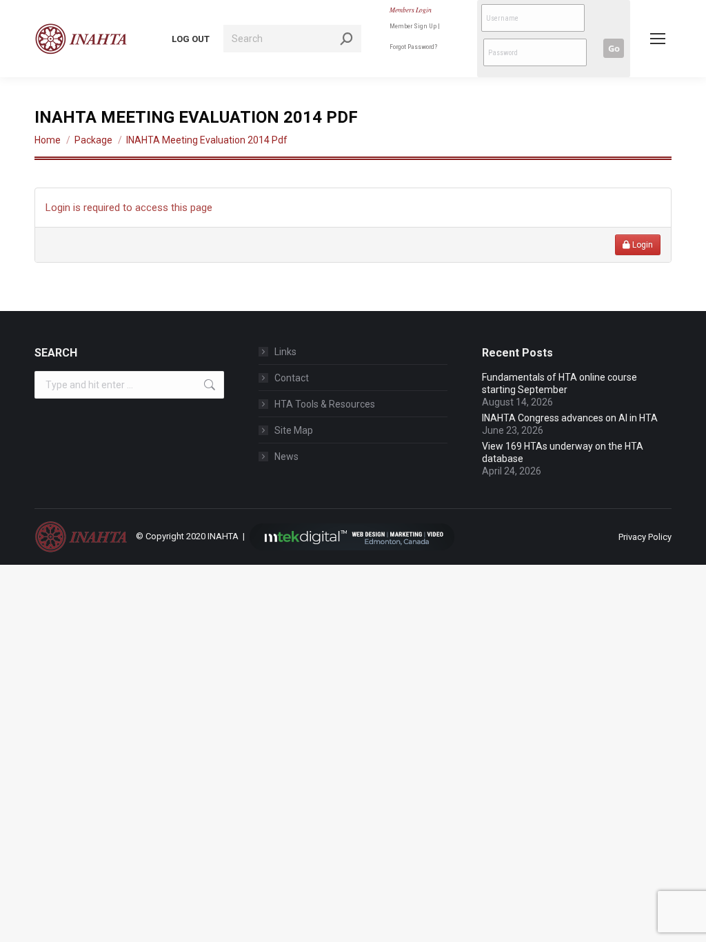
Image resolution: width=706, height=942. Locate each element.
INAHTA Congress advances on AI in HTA (570, 417)
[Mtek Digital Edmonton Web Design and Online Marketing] (352, 536)
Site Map (293, 430)
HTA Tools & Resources (324, 404)
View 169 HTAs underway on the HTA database (562, 452)
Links (285, 351)
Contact (291, 377)
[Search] (347, 38)
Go (614, 48)
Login (641, 245)
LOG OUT (191, 39)
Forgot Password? (413, 46)
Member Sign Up (413, 26)
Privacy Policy (645, 537)
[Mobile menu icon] (658, 38)
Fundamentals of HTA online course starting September (559, 383)
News (286, 456)
